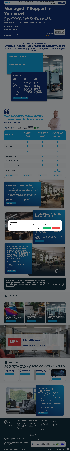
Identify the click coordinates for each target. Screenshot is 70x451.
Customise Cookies (22, 228)
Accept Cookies (47, 228)
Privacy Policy (39, 228)
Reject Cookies (56, 228)
